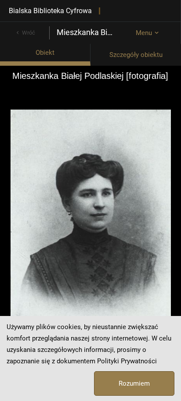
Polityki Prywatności (127, 361)
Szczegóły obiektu (136, 55)
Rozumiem (134, 383)
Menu (144, 33)
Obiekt (45, 53)
